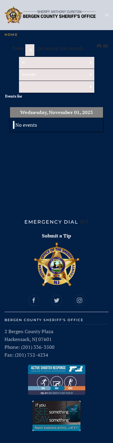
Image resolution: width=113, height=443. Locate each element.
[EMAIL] (105, 46)
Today (18, 48)
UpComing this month (59, 48)
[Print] (99, 46)
